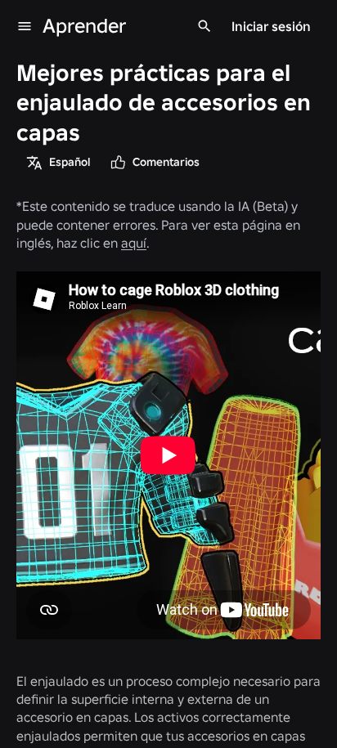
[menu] (24, 26)
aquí (133, 243)
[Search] (204, 26)
